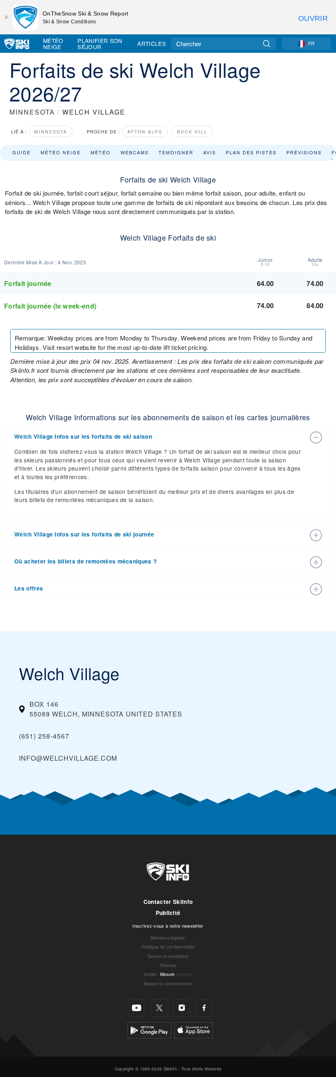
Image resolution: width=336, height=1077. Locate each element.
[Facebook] (204, 1008)
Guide (21, 152)
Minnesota (50, 131)
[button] (159, 436)
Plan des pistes (251, 152)
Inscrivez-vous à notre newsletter (168, 925)
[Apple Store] (193, 1029)
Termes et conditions (167, 956)
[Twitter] (159, 1008)
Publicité (168, 913)
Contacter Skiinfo (168, 902)
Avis (209, 152)
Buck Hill (192, 131)
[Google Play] (149, 1029)
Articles (151, 43)
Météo (101, 152)
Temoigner (176, 152)
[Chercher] (266, 44)
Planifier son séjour (99, 43)
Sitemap (168, 965)
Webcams (134, 152)
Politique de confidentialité (168, 947)
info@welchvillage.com (68, 758)
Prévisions (304, 152)
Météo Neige (53, 43)
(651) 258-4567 (44, 736)
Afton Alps (144, 131)
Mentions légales (168, 938)
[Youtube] (136, 1008)
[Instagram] (182, 1008)
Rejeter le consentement (168, 983)
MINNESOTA (32, 112)
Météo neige (61, 152)
